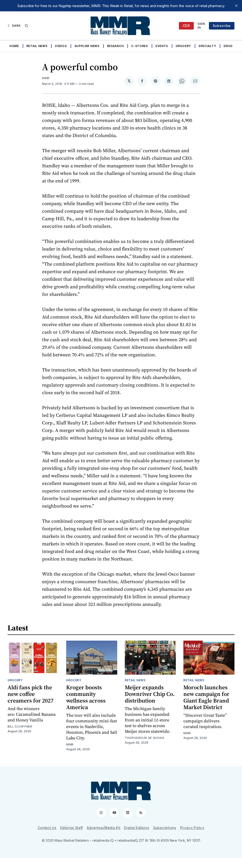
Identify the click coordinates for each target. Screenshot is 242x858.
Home (14, 46)
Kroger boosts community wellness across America (86, 697)
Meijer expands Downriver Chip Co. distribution (150, 693)
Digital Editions (136, 828)
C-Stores (139, 46)
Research (115, 46)
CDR (186, 26)
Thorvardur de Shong (144, 738)
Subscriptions (164, 828)
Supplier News (86, 46)
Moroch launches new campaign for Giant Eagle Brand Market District (206, 697)
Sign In (201, 25)
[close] (236, 5)
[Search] (26, 26)
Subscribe (222, 26)
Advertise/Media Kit (103, 828)
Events (162, 46)
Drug (228, 46)
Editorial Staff (71, 828)
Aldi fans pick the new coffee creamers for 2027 (30, 693)
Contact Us (47, 828)
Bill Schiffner (20, 726)
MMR (46, 78)
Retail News (37, 46)
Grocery (183, 46)
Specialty (207, 46)
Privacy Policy (192, 828)
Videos (61, 46)
